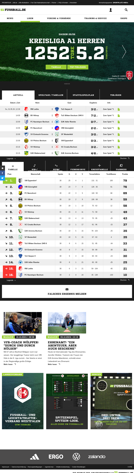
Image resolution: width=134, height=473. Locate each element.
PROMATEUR (6, 2)
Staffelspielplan (83, 95)
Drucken (123, 158)
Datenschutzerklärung (19, 467)
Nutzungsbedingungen (35, 467)
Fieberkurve (77, 169)
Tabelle (56, 67)
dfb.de (15, 2)
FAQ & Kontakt (63, 2)
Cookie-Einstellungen (78, 467)
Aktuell (18, 95)
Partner (54, 2)
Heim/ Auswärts (56, 170)
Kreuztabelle (99, 169)
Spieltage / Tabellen (50, 95)
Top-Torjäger (78, 67)
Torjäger (115, 95)
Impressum (5, 467)
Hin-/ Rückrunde (34, 170)
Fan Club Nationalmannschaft (40, 2)
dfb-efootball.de (24, 2)
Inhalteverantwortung (62, 467)
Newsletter (73, 2)
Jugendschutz (49, 467)
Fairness (121, 169)
